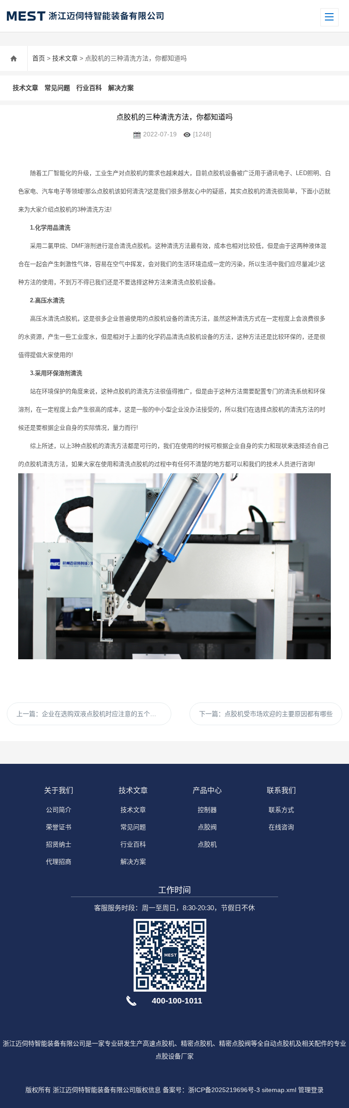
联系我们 (281, 790)
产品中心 (207, 790)
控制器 (207, 809)
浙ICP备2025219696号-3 (224, 1089)
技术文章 (65, 58)
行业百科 (89, 87)
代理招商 (58, 861)
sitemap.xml (279, 1089)
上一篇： (89, 713)
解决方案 (121, 87)
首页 (38, 58)
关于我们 (58, 790)
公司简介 (58, 809)
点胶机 (207, 844)
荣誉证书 (58, 827)
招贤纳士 (58, 844)
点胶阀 (207, 827)
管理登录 (311, 1089)
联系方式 (281, 809)
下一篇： (266, 713)
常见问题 (57, 87)
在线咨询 (281, 827)
